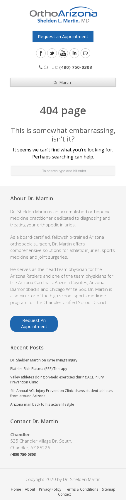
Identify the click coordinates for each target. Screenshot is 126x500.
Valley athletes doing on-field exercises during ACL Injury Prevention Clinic (57, 380)
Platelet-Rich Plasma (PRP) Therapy (38, 368)
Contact (64, 494)
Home (16, 489)
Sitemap (108, 489)
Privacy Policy (50, 489)
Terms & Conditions (81, 489)
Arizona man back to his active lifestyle (42, 404)
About (30, 489)
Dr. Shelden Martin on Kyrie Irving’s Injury (43, 360)
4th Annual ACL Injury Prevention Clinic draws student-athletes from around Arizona (61, 393)
